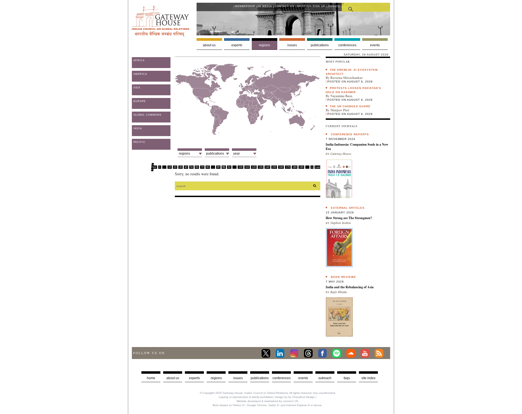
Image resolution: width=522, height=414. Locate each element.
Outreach (324, 378)
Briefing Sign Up (311, 6)
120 (254, 167)
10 (169, 167)
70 (202, 167)
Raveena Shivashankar (346, 77)
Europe (139, 101)
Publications (320, 45)
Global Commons (147, 115)
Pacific (139, 142)
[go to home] (160, 35)
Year (236, 153)
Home (151, 378)
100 (240, 167)
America (140, 74)
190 (301, 167)
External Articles (348, 207)
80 (207, 167)
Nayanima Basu (341, 96)
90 (218, 167)
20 (175, 167)
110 (247, 167)
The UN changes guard (350, 106)
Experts (236, 45)
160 (281, 167)
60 (196, 167)
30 (180, 167)
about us (172, 378)
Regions (264, 45)
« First (153, 165)
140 (267, 167)
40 (186, 167)
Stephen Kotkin (340, 222)
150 (274, 167)
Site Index (368, 378)
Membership (245, 6)
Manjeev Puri (339, 110)
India (137, 128)
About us (209, 45)
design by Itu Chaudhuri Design (295, 396)
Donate (334, 6)
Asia (136, 87)
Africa (139, 60)
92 (229, 167)
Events (375, 45)
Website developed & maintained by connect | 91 (268, 401)
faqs (347, 378)
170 (288, 167)
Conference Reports (350, 134)
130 (261, 167)
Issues (292, 45)
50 (191, 167)
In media (265, 6)
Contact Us (284, 6)
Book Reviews (343, 276)
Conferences (347, 45)
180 (295, 167)
